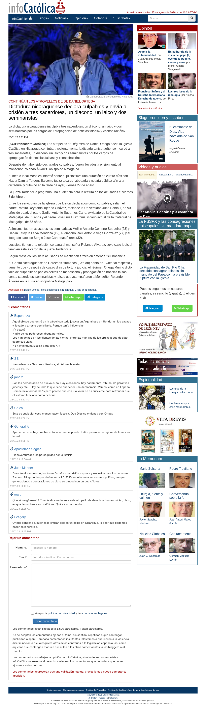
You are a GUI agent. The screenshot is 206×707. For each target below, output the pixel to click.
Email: (23, 557)
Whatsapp (74, 297)
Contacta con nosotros (73, 690)
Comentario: (18, 567)
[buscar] (192, 18)
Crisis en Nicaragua (86, 289)
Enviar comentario (45, 621)
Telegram (96, 297)
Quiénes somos (54, 690)
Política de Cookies (117, 690)
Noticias (61, 18)
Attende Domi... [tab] (184, 174)
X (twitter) (93, 698)
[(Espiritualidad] (152, 396)
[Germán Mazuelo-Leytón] (182, 545)
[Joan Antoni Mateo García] (182, 508)
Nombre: (21, 547)
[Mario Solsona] (152, 479)
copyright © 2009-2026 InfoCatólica (103, 695)
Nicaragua (68, 289)
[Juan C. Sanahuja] (152, 545)
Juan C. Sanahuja (149, 555)
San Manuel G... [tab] (147, 174)
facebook (103, 698)
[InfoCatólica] (37, 6)
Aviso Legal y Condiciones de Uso (143, 690)
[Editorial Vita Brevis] (167, 433)
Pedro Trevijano (180, 468)
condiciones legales (94, 613)
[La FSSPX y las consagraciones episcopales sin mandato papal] (167, 245)
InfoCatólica (20, 19)
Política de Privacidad (96, 690)
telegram (113, 698)
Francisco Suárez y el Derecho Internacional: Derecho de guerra (152, 95)
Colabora (100, 18)
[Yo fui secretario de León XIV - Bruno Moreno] (167, 338)
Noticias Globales (152, 534)
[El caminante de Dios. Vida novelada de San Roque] (152, 141)
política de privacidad (61, 613)
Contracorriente (180, 534)
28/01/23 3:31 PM (18, 137)
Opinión (80, 18)
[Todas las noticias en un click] (167, 366)
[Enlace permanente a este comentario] (11, 315)
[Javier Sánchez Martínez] (152, 508)
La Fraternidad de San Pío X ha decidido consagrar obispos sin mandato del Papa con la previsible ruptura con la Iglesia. (164, 273)
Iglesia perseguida (51, 289)
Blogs (43, 18)
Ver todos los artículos (150, 108)
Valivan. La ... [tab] (166, 174)
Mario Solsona (149, 468)
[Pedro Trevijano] (182, 479)
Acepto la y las (71, 613)
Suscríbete (121, 18)
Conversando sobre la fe (179, 495)
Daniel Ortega (31, 289)
